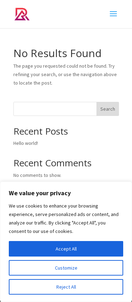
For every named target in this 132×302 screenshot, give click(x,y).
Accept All (66, 249)
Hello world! (25, 143)
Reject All (66, 287)
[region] (66, 241)
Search (107, 109)
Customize (66, 268)
